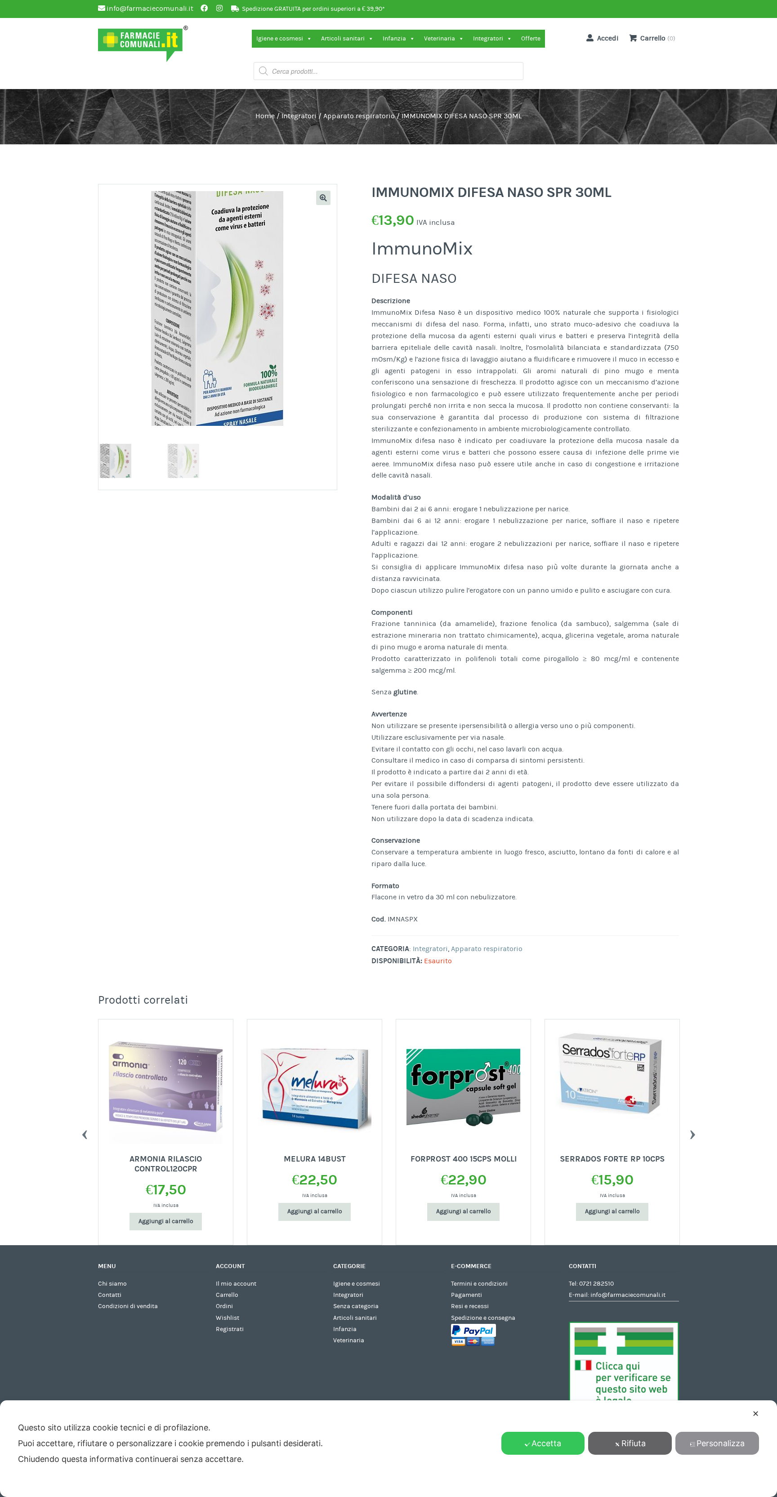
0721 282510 (596, 1283)
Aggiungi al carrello (165, 1221)
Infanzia (394, 38)
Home (265, 116)
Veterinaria (439, 38)
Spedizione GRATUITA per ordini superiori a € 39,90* (313, 9)
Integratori (488, 38)
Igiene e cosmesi (279, 38)
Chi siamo (112, 1283)
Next (692, 1132)
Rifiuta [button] (633, 1443)
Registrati (230, 1329)
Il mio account (236, 1283)
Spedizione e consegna (483, 1318)
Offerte (530, 38)
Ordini (224, 1306)
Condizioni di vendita (128, 1306)
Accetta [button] (546, 1443)
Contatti (109, 1295)
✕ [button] (755, 1413)
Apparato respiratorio (359, 116)
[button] (323, 198)
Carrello (227, 1295)
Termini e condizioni (479, 1283)
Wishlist (227, 1318)
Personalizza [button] (721, 1443)
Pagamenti (466, 1295)
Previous (84, 1132)
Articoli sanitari (343, 38)
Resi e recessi (470, 1306)
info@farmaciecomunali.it (627, 1295)
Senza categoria (356, 1306)
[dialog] (388, 1448)
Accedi (608, 38)
